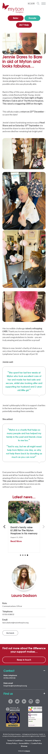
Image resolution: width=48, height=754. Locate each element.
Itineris (27, 751)
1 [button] (20, 555)
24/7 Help (24, 24)
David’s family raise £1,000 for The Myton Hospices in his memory (24, 530)
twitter (17, 701)
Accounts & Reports (33, 740)
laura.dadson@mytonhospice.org (15, 622)
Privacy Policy (11, 743)
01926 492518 (9, 678)
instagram (31, 701)
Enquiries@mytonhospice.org (15, 685)
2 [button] (22, 555)
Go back (10, 632)
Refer (15, 18)
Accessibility (24, 743)
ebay (37, 701)
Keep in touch (24, 659)
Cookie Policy (36, 743)
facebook (10, 701)
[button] (4, 527)
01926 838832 (8, 614)
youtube (24, 701)
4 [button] (27, 555)
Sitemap (24, 746)
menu (43, 3)
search (38, 3)
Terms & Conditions (15, 740)
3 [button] (25, 555)
